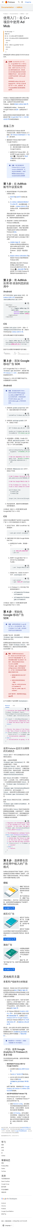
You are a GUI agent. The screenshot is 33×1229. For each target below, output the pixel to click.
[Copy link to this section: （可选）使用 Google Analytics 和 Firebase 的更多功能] (14, 1055)
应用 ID (20, 206)
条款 (2, 1221)
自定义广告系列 (16, 1074)
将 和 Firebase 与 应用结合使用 (18, 1088)
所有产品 (3, 1214)
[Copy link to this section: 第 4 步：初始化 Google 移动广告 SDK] (10, 618)
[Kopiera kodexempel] (28, 303)
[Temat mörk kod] (25, 303)
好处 (15, 232)
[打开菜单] (2, 2)
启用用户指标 (14, 242)
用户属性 (23, 990)
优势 (17, 109)
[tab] (7, 705)
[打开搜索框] (19, 2)
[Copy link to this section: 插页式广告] (16, 914)
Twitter (3, 1168)
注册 (17, 197)
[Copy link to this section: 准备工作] (16, 126)
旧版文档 (3, 1192)
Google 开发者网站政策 (21, 1131)
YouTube (3, 1171)
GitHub (3, 1155)
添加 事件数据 (19, 1081)
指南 (2, 1145)
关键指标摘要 (12, 1016)
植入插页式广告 (9, 939)
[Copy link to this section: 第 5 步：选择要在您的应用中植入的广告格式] (10, 867)
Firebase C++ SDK (10, 373)
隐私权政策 (8, 1221)
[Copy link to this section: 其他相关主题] (21, 977)
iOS (22, 81)
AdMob (19, 7)
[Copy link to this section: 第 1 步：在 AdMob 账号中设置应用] (24, 187)
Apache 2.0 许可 (24, 1129)
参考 (2, 1147)
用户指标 (13, 1008)
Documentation (7, 7)
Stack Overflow (5, 1181)
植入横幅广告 (8, 908)
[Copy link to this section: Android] (13, 292)
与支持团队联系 (5, 1178)
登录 (11, 197)
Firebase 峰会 (4, 1166)
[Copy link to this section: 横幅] (9, 883)
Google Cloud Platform (7, 1211)
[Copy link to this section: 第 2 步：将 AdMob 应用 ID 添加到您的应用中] (10, 287)
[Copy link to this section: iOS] (8, 324)
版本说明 (3, 1187)
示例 (2, 1150)
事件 (15, 990)
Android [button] (7, 705)
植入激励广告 (8, 969)
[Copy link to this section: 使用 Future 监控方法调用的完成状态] (16, 751)
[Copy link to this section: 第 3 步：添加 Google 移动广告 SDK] (21, 364)
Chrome (3, 1206)
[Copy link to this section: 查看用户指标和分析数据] (5, 985)
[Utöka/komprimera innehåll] (14, 31)
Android (10, 83)
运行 (27, 13)
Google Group (5, 1184)
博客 (2, 1163)
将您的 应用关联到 (18, 256)
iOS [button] (14, 705)
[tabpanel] (16, 726)
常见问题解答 (4, 1189)
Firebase (5, 13)
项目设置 (20, 269)
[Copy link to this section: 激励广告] (14, 945)
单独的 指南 (20, 104)
